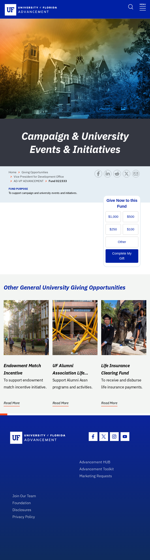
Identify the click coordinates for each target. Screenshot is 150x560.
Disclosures (21, 509)
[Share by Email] (136, 178)
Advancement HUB (94, 461)
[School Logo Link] (41, 438)
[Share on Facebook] (99, 178)
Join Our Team (24, 495)
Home (12, 172)
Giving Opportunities (35, 172)
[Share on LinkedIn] (108, 178)
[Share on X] (127, 178)
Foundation (21, 502)
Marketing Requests (95, 475)
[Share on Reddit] (118, 178)
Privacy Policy (23, 516)
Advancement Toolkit (96, 468)
